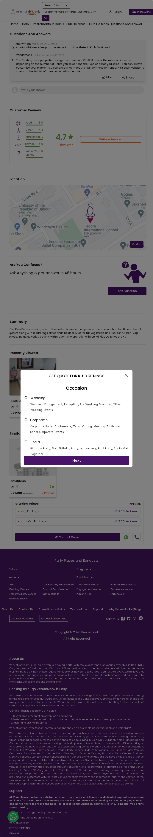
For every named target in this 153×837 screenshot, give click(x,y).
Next (76, 460)
